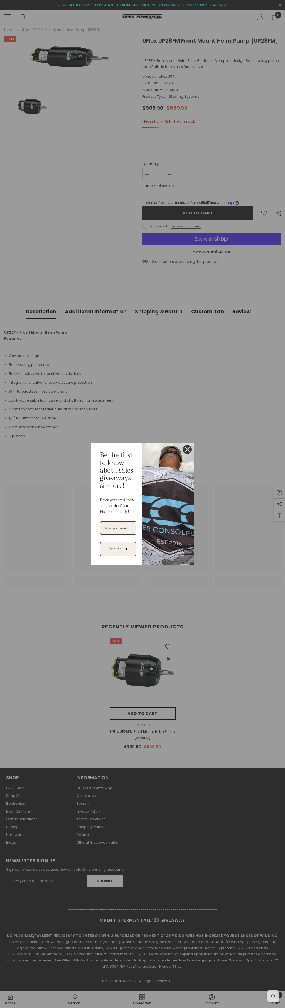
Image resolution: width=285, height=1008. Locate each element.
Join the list (118, 548)
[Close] (187, 449)
